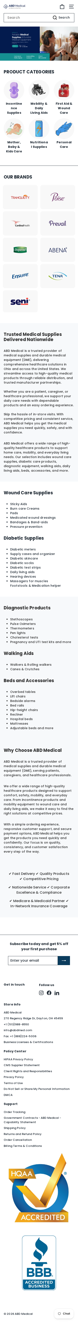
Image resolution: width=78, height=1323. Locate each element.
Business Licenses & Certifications (28, 1042)
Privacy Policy (14, 1077)
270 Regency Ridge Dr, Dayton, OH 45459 (33, 1018)
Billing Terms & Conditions (23, 1146)
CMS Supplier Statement (22, 1065)
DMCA (8, 1095)
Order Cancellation (18, 1140)
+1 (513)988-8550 (16, 1024)
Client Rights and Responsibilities (28, 1071)
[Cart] (62, 6)
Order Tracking (14, 1112)
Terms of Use (13, 1083)
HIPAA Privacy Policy (18, 1059)
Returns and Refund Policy (23, 1134)
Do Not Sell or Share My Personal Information (37, 1089)
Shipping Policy (15, 1128)
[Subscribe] (64, 960)
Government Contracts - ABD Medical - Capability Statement (32, 1120)
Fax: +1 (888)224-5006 (20, 1036)
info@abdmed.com (18, 1030)
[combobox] (39, 17)
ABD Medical (13, 1012)
